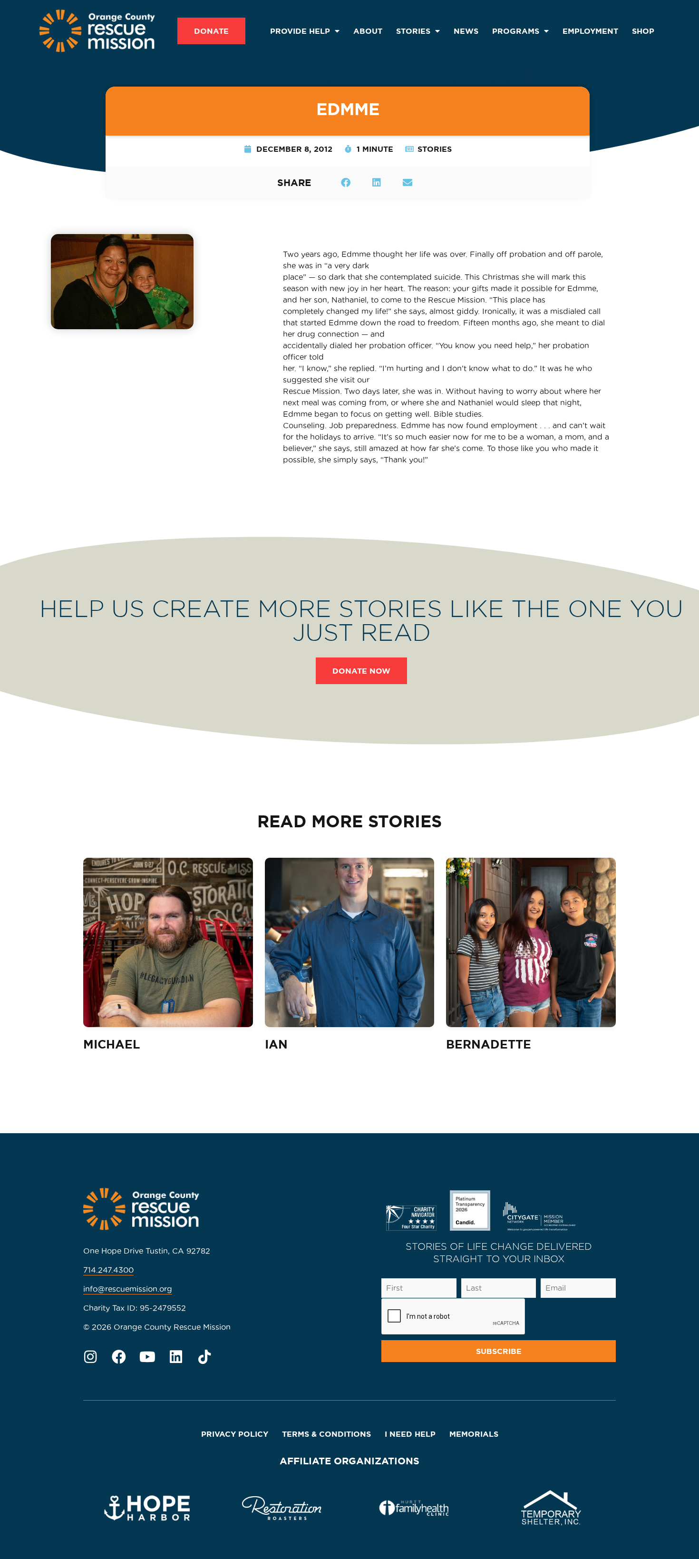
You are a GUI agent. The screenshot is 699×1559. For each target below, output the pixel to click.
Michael (111, 1044)
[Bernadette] (531, 943)
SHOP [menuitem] (643, 31)
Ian (276, 1044)
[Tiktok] (204, 1357)
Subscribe (499, 1351)
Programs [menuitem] (515, 31)
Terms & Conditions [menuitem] (326, 1434)
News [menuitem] (466, 31)
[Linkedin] (176, 1357)
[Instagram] (90, 1357)
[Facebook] (119, 1357)
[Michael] (168, 943)
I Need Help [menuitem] (410, 1434)
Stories (434, 149)
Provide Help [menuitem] (300, 31)
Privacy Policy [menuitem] (234, 1434)
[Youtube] (147, 1357)
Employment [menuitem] (590, 31)
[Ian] (350, 943)
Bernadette (488, 1044)
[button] (345, 182)
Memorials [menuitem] (473, 1434)
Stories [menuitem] (413, 31)
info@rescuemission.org (127, 1288)
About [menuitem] (367, 31)
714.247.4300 (108, 1269)
